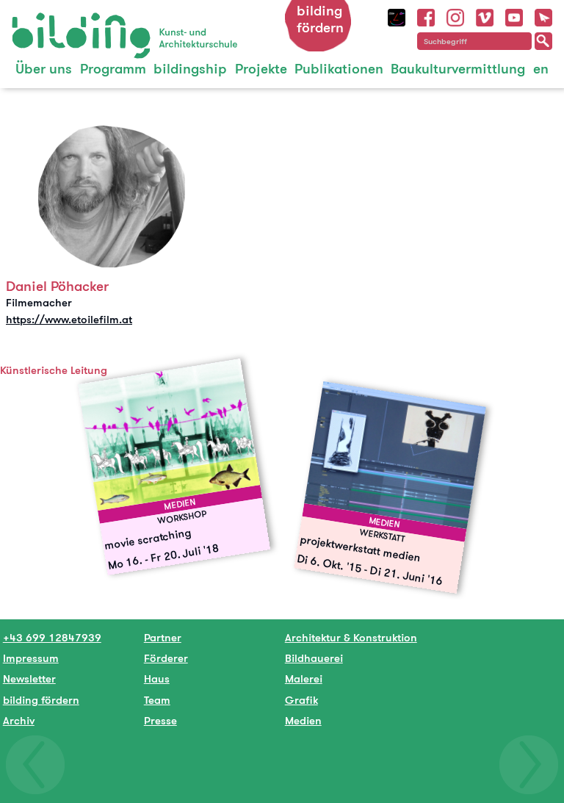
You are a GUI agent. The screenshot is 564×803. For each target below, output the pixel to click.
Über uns (43, 68)
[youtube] (514, 16)
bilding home (45, 22)
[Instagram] (455, 16)
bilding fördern (320, 19)
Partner (162, 637)
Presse (160, 720)
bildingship (190, 68)
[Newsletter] (543, 16)
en (541, 68)
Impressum (31, 658)
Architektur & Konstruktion (351, 637)
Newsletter (29, 678)
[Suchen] (543, 41)
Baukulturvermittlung (458, 68)
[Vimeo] (485, 16)
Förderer (166, 658)
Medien (303, 720)
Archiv (19, 720)
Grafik (301, 700)
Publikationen (338, 68)
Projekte (261, 68)
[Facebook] (426, 16)
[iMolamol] (396, 16)
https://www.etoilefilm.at (69, 319)
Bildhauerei (314, 658)
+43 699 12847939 (52, 637)
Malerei (303, 678)
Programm (113, 68)
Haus (157, 678)
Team (157, 700)
